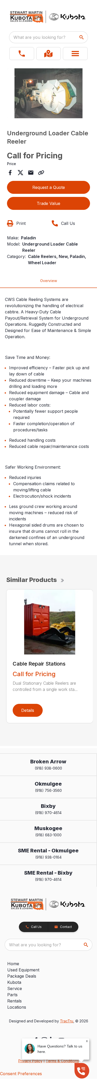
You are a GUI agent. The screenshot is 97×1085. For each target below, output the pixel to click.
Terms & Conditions (62, 1061)
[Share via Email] (31, 172)
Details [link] (27, 710)
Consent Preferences (21, 1073)
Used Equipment (23, 969)
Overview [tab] (48, 280)
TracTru (66, 1021)
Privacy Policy (30, 1061)
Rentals (14, 1000)
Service (14, 988)
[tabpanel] (48, 94)
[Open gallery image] (48, 93)
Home (13, 963)
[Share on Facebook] (10, 172)
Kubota (14, 982)
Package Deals (21, 976)
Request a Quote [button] (48, 187)
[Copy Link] (41, 172)
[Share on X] (20, 172)
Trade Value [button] (48, 203)
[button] (21, 53)
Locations (16, 1007)
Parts (12, 994)
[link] (48, 53)
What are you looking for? (39, 37)
